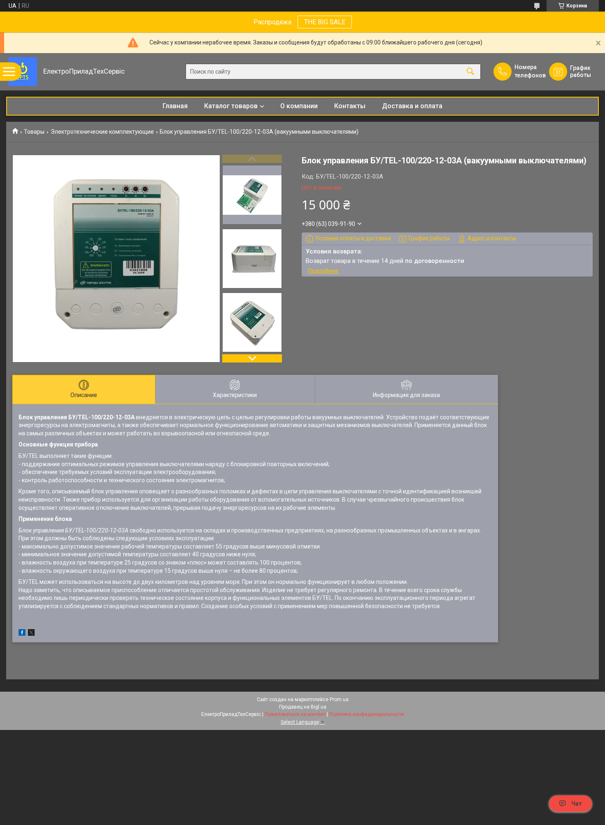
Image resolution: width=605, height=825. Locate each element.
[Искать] (470, 71)
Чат (576, 803)
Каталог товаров (231, 106)
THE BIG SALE (324, 22)
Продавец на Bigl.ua (302, 707)
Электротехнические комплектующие (102, 131)
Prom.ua (339, 699)
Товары (34, 131)
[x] (31, 633)
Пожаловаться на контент (295, 714)
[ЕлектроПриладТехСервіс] (22, 71)
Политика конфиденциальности (366, 714)
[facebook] (22, 633)
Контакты (349, 106)
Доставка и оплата (412, 106)
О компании (299, 106)
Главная (175, 106)
